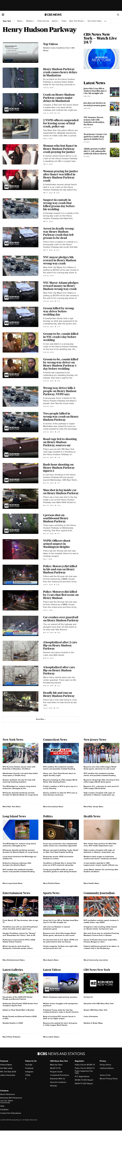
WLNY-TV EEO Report (84, 1084)
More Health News (91, 883)
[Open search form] (118, 14)
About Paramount (7, 1094)
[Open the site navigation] (19, 15)
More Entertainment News (14, 960)
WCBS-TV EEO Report (84, 1080)
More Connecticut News (53, 806)
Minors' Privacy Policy (109, 1079)
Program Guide (56, 1072)
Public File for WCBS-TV (85, 1065)
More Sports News (51, 960)
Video (63, 21)
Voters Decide (43, 21)
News (19, 21)
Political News (6, 1065)
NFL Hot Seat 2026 (8, 1072)
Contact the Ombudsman (10, 1113)
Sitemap (53, 1086)
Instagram (29, 1072)
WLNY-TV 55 (55, 1068)
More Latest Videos (51, 1037)
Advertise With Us (57, 1079)
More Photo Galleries (11, 1037)
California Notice (107, 1068)
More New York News (12, 806)
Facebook (29, 1068)
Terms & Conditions (58, 1082)
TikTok (27, 1075)
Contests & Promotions (59, 1075)
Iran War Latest (6, 1068)
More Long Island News (13, 883)
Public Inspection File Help (84, 1072)
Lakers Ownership (7, 1075)
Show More (40, 719)
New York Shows (76, 21)
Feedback (4, 1110)
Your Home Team (94, 21)
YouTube (28, 1065)
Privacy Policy (105, 1065)
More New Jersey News (93, 806)
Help (2, 1106)
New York (7, 21)
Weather (29, 21)
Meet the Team (56, 1065)
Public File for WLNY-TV (85, 1068)
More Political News (51, 883)
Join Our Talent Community (6, 1102)
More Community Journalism (96, 960)
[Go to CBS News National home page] (53, 14)
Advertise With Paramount (11, 1098)
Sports (55, 21)
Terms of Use (105, 1075)
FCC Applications (82, 1076)
